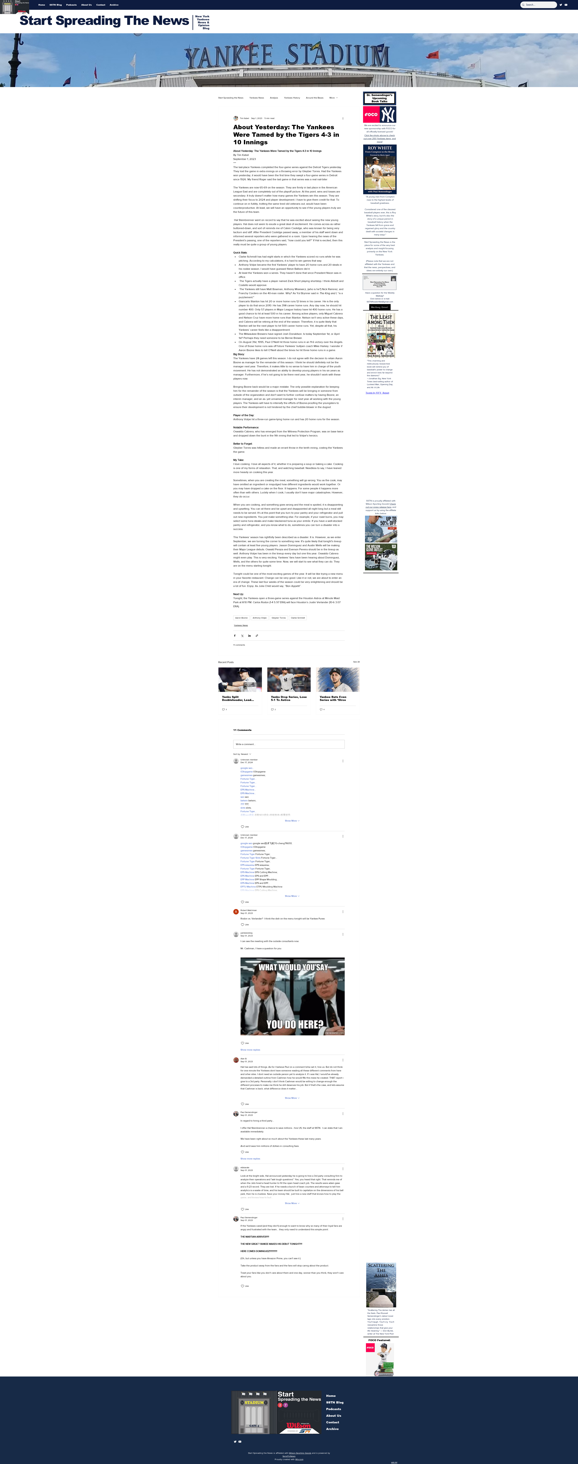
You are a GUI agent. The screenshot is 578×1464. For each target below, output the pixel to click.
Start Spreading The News (104, 20)
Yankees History (292, 97)
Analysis (274, 97)
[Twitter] (560, 4)
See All (356, 662)
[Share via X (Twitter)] (242, 635)
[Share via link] (256, 635)
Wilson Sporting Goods (300, 1453)
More (332, 97)
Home (331, 1395)
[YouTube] (566, 4)
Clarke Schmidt (298, 618)
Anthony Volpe (260, 618)
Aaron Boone (241, 618)
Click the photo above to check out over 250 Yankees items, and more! (380, 138)
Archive (332, 1429)
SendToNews (289, 1456)
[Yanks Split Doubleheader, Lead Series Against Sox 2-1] (240, 679)
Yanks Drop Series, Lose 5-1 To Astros (289, 698)
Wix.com (299, 1459)
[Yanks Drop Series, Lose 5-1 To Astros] (289, 679)
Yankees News (256, 97)
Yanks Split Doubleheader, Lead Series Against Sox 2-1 (238, 698)
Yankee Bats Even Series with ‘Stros (333, 698)
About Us (333, 1415)
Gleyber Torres (279, 618)
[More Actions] (343, 761)
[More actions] (343, 118)
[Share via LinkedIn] (249, 635)
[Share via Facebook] (234, 635)
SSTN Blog (334, 1402)
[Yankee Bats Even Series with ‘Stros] (338, 679)
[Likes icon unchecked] (242, 827)
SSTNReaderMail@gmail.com (380, 301)
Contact (332, 1422)
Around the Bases (314, 97)
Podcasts (333, 1409)
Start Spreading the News (230, 97)
